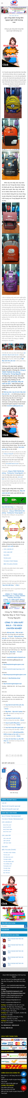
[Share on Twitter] (12, 755)
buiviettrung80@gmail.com (15, 405)
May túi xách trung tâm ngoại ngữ (11, 806)
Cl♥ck (6, 708)
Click (17, 585)
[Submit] (25, 926)
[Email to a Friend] (15, 755)
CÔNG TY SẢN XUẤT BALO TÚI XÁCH (14, 600)
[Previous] (1, 781)
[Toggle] (25, 549)
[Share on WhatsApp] (7, 755)
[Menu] (2, 3)
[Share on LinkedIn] (21, 755)
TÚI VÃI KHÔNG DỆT (8, 861)
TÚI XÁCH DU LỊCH (8, 857)
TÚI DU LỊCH (6, 854)
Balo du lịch (19, 632)
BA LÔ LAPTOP (7, 827)
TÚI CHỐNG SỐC (7, 863)
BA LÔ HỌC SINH (7, 829)
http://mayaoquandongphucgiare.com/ (14, 674)
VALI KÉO (5, 846)
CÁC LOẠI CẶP (6, 835)
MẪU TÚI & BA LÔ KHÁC (9, 849)
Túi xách (10, 636)
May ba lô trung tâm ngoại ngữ (10, 809)
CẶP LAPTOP (6, 840)
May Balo (13, 651)
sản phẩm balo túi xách (12, 463)
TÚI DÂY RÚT (6, 870)
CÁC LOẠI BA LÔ (7, 822)
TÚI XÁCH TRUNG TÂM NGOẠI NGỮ (12, 819)
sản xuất (10, 546)
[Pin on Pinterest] (18, 755)
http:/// (12, 683)
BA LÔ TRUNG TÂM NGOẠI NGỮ (11, 816)
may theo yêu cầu (14, 15)
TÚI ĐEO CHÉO (7, 859)
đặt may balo (10, 632)
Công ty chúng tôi (8, 453)
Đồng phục (17, 636)
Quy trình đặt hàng (8, 585)
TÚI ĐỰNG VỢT (7, 866)
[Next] (26, 781)
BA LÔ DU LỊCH (7, 825)
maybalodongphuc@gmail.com (16, 657)
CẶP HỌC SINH (7, 843)
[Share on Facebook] (9, 755)
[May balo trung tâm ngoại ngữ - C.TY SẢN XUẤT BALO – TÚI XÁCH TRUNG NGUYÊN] (14, 3)
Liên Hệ (4, 803)
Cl (21, 720)
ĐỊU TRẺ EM (6, 872)
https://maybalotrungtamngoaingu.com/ (14, 669)
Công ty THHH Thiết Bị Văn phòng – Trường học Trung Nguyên (14, 372)
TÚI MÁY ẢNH (6, 868)
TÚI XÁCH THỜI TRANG (9, 852)
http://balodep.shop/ (14, 678)
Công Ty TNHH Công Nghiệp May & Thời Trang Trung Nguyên (14, 595)
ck (23, 720)
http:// (13, 664)
